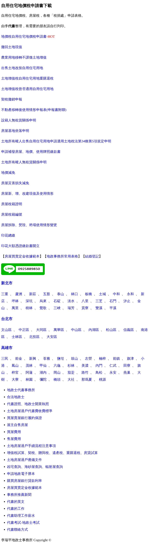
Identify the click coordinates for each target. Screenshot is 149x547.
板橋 (88, 294)
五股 (46, 294)
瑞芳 (71, 308)
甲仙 (43, 365)
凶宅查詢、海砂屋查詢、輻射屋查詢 (35, 467)
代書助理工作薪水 (21, 515)
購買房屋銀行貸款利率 (24, 481)
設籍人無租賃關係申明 (18, 120)
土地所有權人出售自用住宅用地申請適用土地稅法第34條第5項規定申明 (56, 141)
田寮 (126, 365)
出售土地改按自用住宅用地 (22, 68)
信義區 (128, 330)
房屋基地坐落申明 (15, 131)
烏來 (43, 301)
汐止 (126, 301)
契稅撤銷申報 (11, 99)
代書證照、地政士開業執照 (28, 404)
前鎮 (116, 358)
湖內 (43, 372)
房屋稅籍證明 (11, 204)
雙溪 (98, 308)
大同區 (41, 330)
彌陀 (43, 379)
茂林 (29, 365)
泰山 (60, 294)
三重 (4, 294)
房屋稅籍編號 (11, 214)
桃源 (102, 379)
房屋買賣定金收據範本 (22, 256)
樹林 (29, 308)
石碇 (57, 301)
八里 (84, 301)
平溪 (112, 308)
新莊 (32, 294)
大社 (71, 379)
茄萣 (71, 372)
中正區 (24, 330)
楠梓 (102, 358)
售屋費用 (14, 439)
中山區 (76, 330)
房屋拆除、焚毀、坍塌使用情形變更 (29, 225)
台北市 (7, 319)
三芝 (98, 301)
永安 (112, 372)
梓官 (15, 372)
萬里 (15, 308)
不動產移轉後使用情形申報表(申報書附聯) (33, 110)
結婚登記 (92, 256)
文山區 (6, 330)
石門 (112, 301)
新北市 (7, 283)
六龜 (57, 365)
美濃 (84, 365)
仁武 (112, 365)
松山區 (111, 330)
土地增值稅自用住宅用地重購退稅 (27, 78)
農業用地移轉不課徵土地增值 (24, 57)
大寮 (15, 379)
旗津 (130, 358)
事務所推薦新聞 (19, 495)
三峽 (57, 308)
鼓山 (74, 358)
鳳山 (15, 365)
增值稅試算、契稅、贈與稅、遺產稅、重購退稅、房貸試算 (52, 453)
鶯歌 (43, 308)
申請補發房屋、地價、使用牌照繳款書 (31, 152)
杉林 (71, 365)
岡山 (57, 372)
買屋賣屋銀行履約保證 (24, 418)
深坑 (29, 301)
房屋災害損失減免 (15, 183)
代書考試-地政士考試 (23, 522)
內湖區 (93, 330)
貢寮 (84, 308)
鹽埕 (60, 358)
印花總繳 (8, 235)
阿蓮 (29, 372)
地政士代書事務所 (21, 390)
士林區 (17, 337)
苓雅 (46, 358)
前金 (18, 358)
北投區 (34, 337)
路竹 (84, 372)
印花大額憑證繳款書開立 (20, 246)
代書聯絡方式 (17, 529)
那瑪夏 (86, 379)
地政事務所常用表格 (62, 256)
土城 (102, 294)
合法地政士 (15, 397)
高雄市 (7, 348)
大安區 (52, 337)
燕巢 (126, 372)
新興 (32, 358)
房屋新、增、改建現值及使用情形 (27, 193)
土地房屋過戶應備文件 (24, 460)
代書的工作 (15, 509)
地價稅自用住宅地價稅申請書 (24, 36)
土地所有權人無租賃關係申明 (24, 162)
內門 (98, 365)
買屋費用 (14, 432)
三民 (4, 358)
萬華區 (59, 330)
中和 (116, 294)
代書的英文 (15, 502)
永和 (130, 294)
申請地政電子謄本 (21, 474)
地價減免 (8, 172)
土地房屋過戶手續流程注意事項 (31, 446)
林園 (29, 379)
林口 (74, 294)
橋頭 (57, 379)
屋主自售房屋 (17, 425)
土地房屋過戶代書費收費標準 (29, 411)
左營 (88, 358)
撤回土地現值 (11, 47)
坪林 (15, 301)
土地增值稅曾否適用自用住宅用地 (27, 89)
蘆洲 (18, 294)
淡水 (71, 301)
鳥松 (98, 372)
